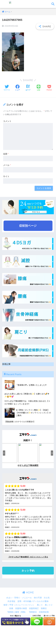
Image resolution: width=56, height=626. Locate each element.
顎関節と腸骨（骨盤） (17, 612)
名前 (6, 154)
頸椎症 (44, 608)
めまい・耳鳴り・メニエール (19, 598)
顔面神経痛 (44, 612)
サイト (6, 176)
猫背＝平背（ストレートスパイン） (19, 605)
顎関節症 (33, 612)
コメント (7, 121)
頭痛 (11, 608)
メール (7, 165)
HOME (29, 592)
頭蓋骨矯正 (34, 608)
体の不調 (38, 598)
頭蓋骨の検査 (21, 608)
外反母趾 (11, 601)
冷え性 (47, 598)
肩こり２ (49, 605)
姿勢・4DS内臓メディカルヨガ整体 (33, 601)
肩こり (40, 605)
